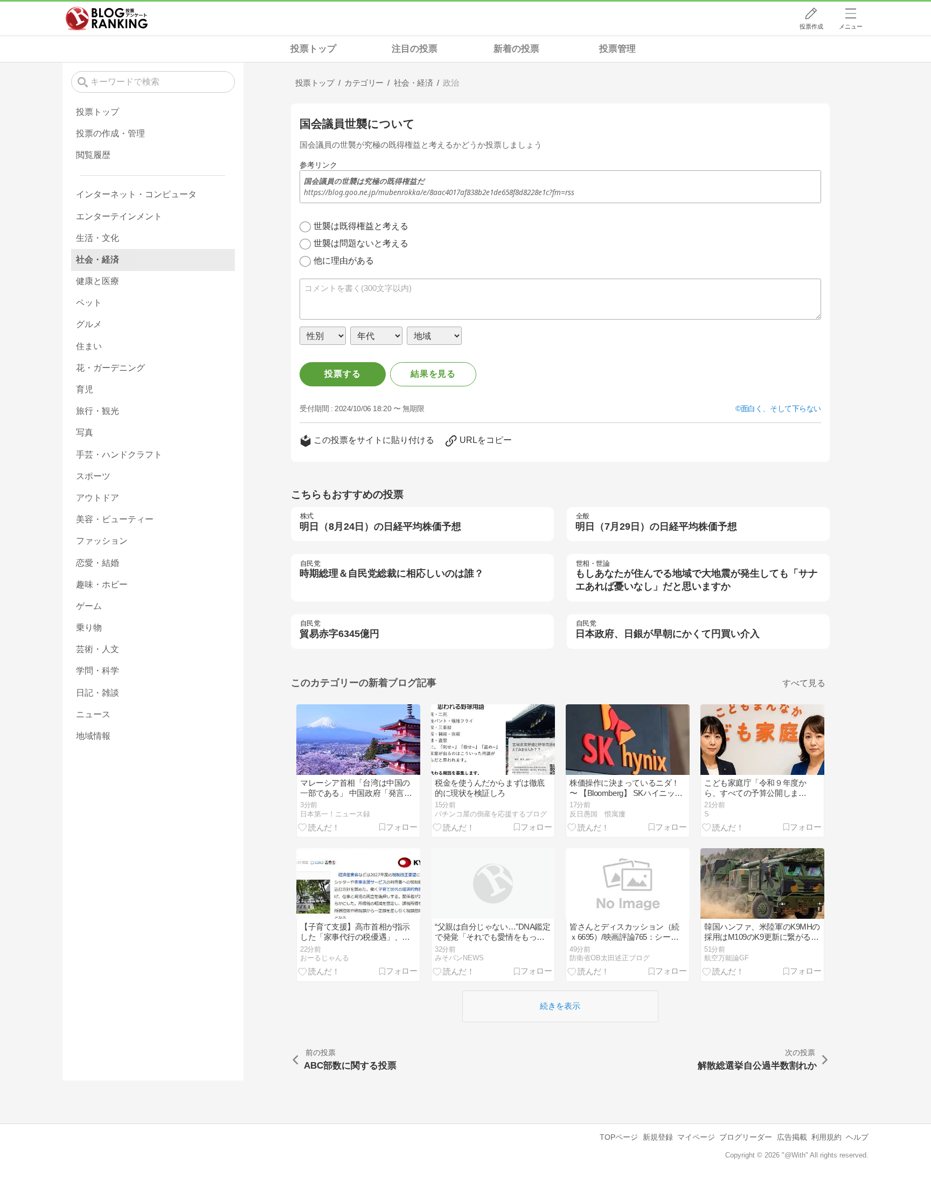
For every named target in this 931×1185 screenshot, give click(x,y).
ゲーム (89, 606)
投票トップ (313, 49)
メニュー (851, 26)
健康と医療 (97, 281)
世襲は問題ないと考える (361, 243)
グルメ (89, 324)
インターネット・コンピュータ (136, 194)
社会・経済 (97, 259)
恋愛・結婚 (97, 562)
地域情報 (93, 735)
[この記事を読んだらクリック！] (318, 826)
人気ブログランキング (107, 18)
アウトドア (97, 497)
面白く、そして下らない (781, 408)
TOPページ (619, 1137)
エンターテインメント (119, 216)
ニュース (93, 714)
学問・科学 (97, 670)
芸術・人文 (97, 649)
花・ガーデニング (110, 367)
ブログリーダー (745, 1137)
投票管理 (617, 49)
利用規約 (826, 1137)
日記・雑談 (97, 692)
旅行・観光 (97, 410)
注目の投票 (414, 49)
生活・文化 (97, 237)
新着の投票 (516, 49)
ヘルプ (857, 1137)
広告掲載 (792, 1137)
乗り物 (89, 627)
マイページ (696, 1137)
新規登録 (658, 1137)
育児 (84, 389)
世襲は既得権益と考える (361, 226)
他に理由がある (344, 260)
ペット (89, 302)
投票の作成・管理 (110, 133)
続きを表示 (560, 1005)
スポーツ (93, 476)
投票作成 (811, 26)
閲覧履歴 (93, 155)
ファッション (102, 540)
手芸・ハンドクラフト (119, 454)
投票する (342, 373)
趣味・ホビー (102, 584)
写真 (84, 432)
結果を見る (433, 373)
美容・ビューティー (115, 519)
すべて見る (803, 683)
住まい (89, 346)
